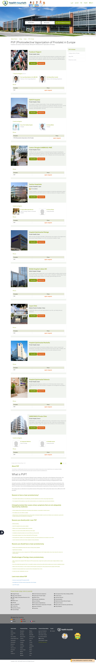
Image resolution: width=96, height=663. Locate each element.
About (12, 651)
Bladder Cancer (15, 600)
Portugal (39, 271)
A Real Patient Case (14, 638)
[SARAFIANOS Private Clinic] (19, 424)
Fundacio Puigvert (35, 52)
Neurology (42, 638)
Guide (12, 634)
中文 (81, 2)
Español (85, 2)
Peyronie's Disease (58, 602)
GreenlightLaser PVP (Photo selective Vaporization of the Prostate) (24, 582)
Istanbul (21, 644)
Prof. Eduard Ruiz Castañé (52, 77)
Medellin (22, 655)
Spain (38, 54)
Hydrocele (14, 602)
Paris (30, 655)
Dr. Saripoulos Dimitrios (25, 441)
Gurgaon (22, 642)
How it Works (13, 636)
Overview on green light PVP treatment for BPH (21, 580)
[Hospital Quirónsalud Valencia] (19, 387)
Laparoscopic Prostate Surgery (39, 595)
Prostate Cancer (58, 595)
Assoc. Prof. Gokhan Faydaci (26, 125)
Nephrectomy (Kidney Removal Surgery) (62, 601)
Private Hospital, (33, 101)
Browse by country (72, 59)
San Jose (31, 638)
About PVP (71, 56)
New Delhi (31, 634)
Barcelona (22, 634)
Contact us (13, 653)
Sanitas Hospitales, (33, 186)
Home (12, 631)
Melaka (30, 631)
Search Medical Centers (64, 22)
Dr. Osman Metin (50, 125)
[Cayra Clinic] (19, 313)
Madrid (21, 651)
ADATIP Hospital (34, 100)
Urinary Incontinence (37, 606)
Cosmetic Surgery (43, 634)
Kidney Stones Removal (16, 595)
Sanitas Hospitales (35, 184)
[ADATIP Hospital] (19, 107)
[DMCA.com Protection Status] (78, 636)
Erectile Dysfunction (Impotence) (40, 593)
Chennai (21, 638)
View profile (33, 63)
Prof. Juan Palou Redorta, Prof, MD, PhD (28, 77)
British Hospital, (33, 271)
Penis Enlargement (15, 604)
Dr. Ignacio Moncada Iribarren (26, 209)
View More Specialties (43, 642)
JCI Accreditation (34, 188)
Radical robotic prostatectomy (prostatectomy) (64, 604)
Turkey (38, 101)
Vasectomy (36, 608)
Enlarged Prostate (15, 593)
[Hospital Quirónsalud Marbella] (19, 350)
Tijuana (30, 644)
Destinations (13, 640)
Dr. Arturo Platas (50, 209)
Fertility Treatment (43, 636)
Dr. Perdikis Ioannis (51, 441)
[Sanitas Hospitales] (19, 192)
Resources (13, 644)
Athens (30, 649)
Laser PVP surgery (16, 584)
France (38, 149)
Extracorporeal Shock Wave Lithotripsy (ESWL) (64, 593)
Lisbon (30, 653)
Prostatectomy (15, 606)
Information (13, 642)
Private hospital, (33, 54)
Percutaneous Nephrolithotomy (39, 602)
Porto (30, 651)
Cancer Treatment (43, 631)
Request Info (41, 63)
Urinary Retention (58, 606)
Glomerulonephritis (58, 599)
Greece (38, 418)
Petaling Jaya (32, 636)
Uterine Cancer (36, 597)
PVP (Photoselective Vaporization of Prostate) (42, 604)
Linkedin (53, 631)
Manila (21, 653)
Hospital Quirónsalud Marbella (39, 343)
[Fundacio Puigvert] (19, 60)
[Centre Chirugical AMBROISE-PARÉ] (19, 155)
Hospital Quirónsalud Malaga (39, 232)
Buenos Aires (22, 636)
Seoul (30, 640)
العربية (72, 2)
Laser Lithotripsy (37, 601)
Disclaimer (13, 649)
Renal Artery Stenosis (16, 607)
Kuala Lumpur (23, 649)
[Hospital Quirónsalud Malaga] (19, 240)
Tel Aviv (30, 642)
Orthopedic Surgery (43, 640)
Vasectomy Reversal (59, 597)
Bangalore (22, 631)
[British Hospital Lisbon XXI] (19, 277)
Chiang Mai (22, 640)
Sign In (91, 2)
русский (76, 2)
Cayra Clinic (33, 306)
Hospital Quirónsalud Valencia (39, 380)
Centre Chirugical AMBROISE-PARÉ (40, 148)
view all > (24, 73)
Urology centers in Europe (74, 53)
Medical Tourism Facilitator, (35, 308)
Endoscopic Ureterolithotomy (39, 599)
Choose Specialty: (28, 20)
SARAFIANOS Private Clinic (38, 416)
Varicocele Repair (15, 609)
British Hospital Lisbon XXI (38, 269)
